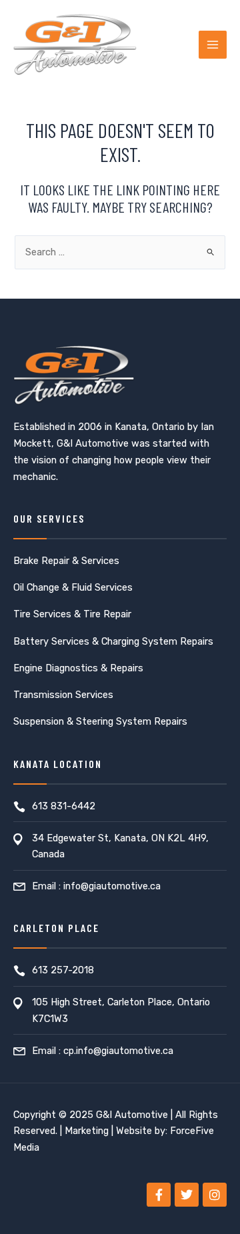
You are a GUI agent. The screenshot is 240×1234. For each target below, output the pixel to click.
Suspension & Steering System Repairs (100, 721)
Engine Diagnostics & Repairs (78, 668)
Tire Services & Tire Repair (72, 614)
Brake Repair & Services (66, 561)
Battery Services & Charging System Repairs (113, 641)
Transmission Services (63, 695)
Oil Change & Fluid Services (73, 587)
